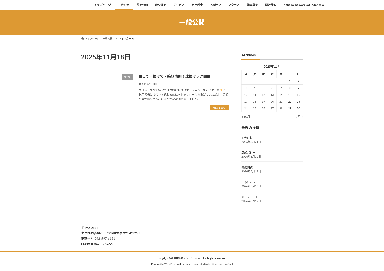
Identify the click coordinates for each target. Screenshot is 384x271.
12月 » (298, 116)
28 (281, 108)
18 (254, 101)
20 (272, 101)
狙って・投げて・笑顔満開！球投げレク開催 (174, 76)
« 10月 (245, 116)
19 (263, 101)
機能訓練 (247, 167)
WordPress (170, 263)
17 (246, 101)
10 (246, 94)
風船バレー (248, 152)
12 (263, 94)
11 (254, 94)
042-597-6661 (105, 238)
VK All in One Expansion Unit (218, 263)
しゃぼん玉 (248, 182)
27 (272, 108)
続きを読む (219, 107)
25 (254, 108)
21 (281, 101)
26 (263, 108)
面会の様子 (248, 137)
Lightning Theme (191, 263)
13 (272, 94)
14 (281, 94)
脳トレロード (249, 197)
